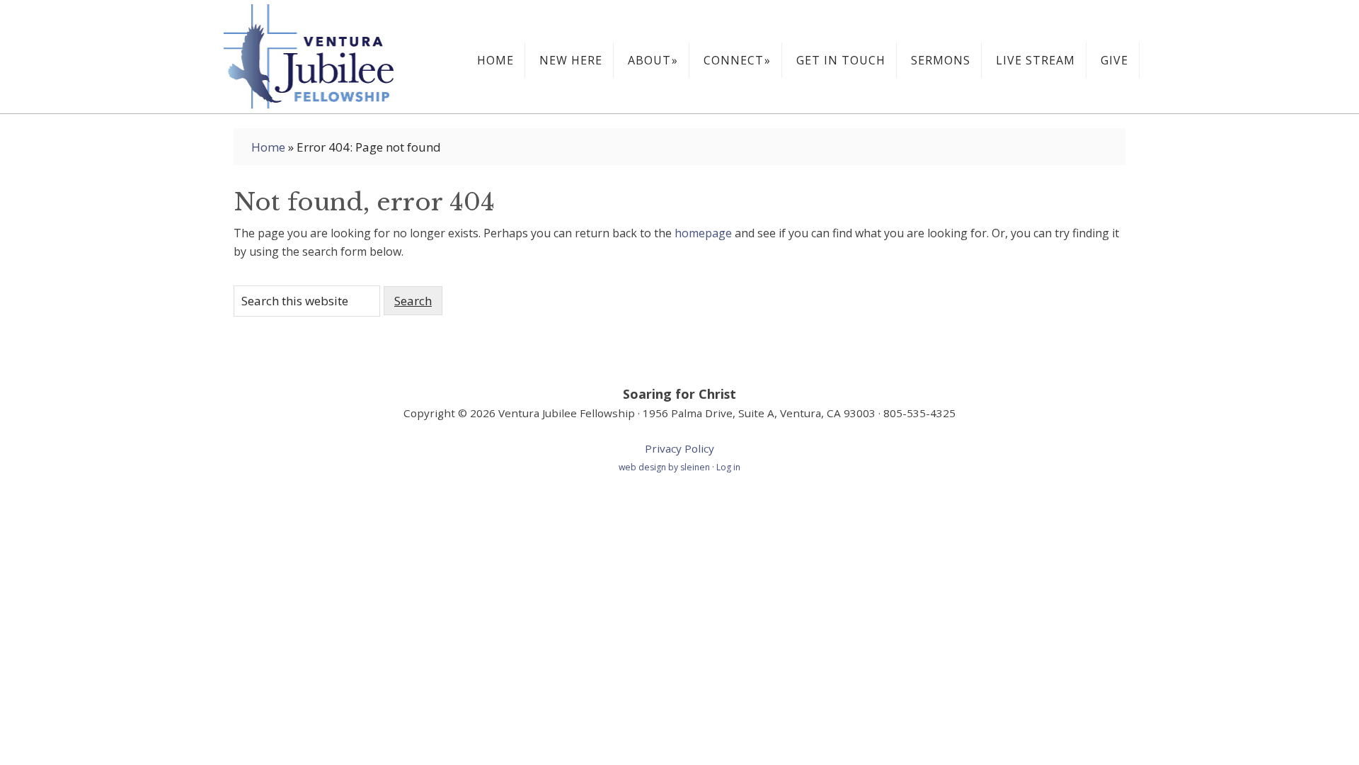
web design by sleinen (665, 467)
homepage (703, 233)
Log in (728, 467)
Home (268, 147)
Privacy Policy (679, 448)
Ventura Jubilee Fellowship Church (325, 56)
